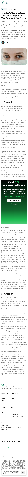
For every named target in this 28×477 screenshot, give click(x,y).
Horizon (3, 398)
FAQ (18, 425)
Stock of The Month (5, 396)
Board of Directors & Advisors (17, 416)
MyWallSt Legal (4, 412)
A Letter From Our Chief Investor (17, 412)
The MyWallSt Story (15, 414)
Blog (13, 398)
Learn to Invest (4, 425)
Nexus (2, 400)
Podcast (14, 396)
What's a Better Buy (5, 429)
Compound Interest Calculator (7, 427)
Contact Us (19, 427)
